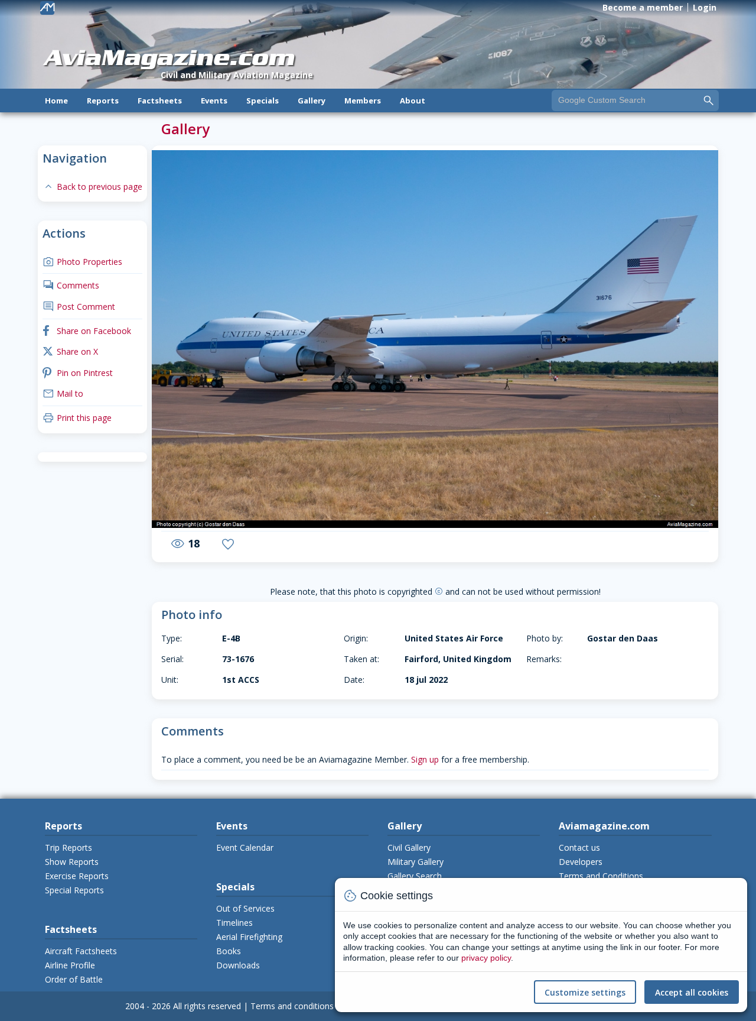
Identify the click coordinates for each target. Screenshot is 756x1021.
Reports (103, 100)
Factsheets (160, 100)
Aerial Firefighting (249, 936)
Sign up (425, 759)
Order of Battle (74, 979)
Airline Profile (70, 965)
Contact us (579, 847)
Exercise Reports (77, 875)
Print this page (77, 417)
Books (228, 951)
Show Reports (72, 861)
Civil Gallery (409, 847)
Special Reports (74, 890)
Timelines (234, 922)
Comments (71, 285)
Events (214, 100)
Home (56, 100)
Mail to (63, 393)
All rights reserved (207, 1006)
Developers (580, 861)
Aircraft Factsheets (81, 951)
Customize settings (585, 992)
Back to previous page (92, 186)
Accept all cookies (691, 992)
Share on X (70, 351)
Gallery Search (414, 875)
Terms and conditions (292, 1006)
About (412, 100)
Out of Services (245, 908)
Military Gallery (415, 861)
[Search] (709, 99)
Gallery (311, 100)
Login (704, 7)
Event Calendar (244, 847)
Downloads (238, 965)
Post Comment (79, 306)
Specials (262, 100)
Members (362, 100)
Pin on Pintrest (78, 372)
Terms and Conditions (601, 875)
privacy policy (486, 957)
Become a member (642, 7)
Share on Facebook (87, 330)
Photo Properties (82, 261)
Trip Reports (68, 847)
